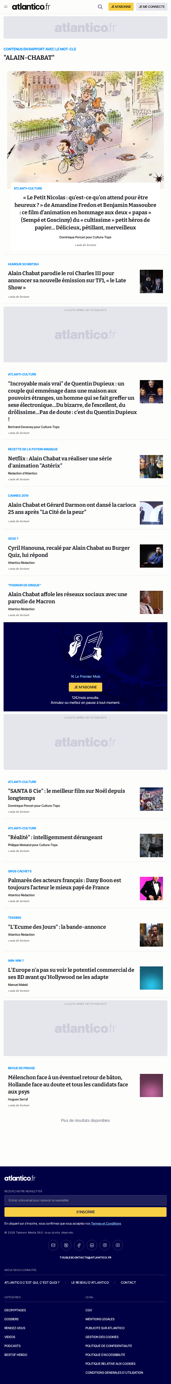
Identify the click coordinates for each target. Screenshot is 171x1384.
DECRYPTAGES (15, 1310)
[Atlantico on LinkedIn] (92, 1245)
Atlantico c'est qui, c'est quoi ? (32, 1282)
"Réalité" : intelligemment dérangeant (55, 837)
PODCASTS (12, 1346)
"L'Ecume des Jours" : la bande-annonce (57, 927)
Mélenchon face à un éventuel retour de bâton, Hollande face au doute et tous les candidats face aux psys (68, 1084)
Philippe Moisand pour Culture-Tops (33, 845)
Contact (128, 1282)
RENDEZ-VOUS (14, 1328)
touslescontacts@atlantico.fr (85, 1257)
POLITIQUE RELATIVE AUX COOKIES (110, 1363)
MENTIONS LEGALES (100, 1319)
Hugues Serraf (18, 1099)
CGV (89, 1310)
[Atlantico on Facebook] (79, 1245)
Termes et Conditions (106, 1223)
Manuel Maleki (18, 985)
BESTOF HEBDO (15, 1355)
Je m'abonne (85, 687)
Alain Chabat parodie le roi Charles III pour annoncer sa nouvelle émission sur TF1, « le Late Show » (67, 280)
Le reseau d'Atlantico (90, 1282)
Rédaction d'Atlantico (22, 473)
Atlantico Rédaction (21, 562)
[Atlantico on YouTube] (118, 1245)
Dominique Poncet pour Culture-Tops (85, 237)
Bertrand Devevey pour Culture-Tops (33, 427)
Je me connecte (152, 6)
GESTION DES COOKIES (102, 1337)
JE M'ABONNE (121, 6)
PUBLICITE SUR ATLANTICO (105, 1328)
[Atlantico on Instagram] (105, 1245)
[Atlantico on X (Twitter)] (66, 1245)
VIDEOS (9, 1337)
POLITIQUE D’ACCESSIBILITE (105, 1355)
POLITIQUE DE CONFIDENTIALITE (109, 1346)
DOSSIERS (11, 1319)
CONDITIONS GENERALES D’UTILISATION (114, 1372)
